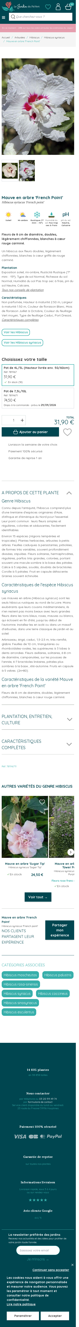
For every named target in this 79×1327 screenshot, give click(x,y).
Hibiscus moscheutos (20, 975)
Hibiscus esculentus (19, 1012)
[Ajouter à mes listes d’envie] (67, 432)
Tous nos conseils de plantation (23, 290)
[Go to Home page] (21, 7)
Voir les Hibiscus (16, 332)
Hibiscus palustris (57, 975)
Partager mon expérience (60, 930)
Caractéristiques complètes (20, 320)
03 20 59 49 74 (48, 1098)
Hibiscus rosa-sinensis (21, 984)
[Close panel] (72, 1265)
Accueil (6, 37)
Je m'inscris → (38, 1259)
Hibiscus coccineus (53, 993)
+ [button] (22, 420)
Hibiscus (34, 37)
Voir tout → (38, 897)
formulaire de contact (40, 1101)
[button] (48, 7)
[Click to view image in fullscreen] (38, 106)
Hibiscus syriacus (54, 37)
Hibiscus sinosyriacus (20, 1003)
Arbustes (20, 37)
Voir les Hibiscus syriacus (22, 342)
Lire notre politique (21, 1304)
